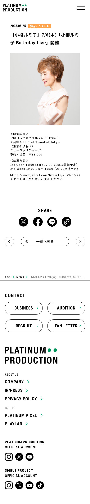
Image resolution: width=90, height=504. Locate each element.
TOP (8, 277)
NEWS (20, 277)
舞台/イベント (39, 26)
